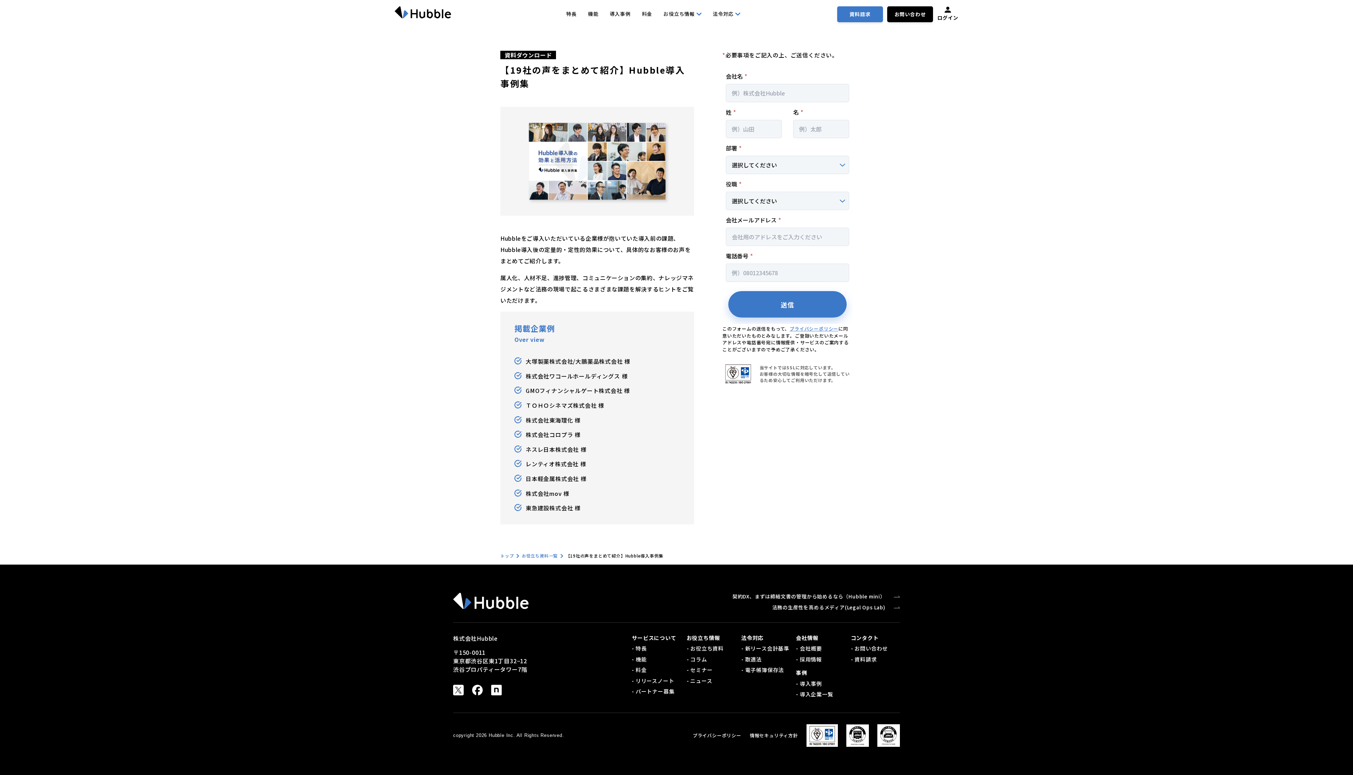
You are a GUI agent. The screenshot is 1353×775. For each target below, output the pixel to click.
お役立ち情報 (679, 13)
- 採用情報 (809, 659)
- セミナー (700, 669)
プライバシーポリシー (814, 328)
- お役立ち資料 (705, 648)
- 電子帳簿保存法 (762, 669)
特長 (571, 13)
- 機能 (639, 659)
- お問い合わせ (869, 648)
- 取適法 (751, 659)
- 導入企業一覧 (814, 694)
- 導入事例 (809, 683)
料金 (647, 13)
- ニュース (699, 680)
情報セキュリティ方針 (774, 735)
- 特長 (639, 648)
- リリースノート (653, 680)
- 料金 (639, 669)
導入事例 (620, 13)
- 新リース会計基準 (765, 648)
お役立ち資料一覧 (540, 556)
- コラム (697, 659)
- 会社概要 (809, 648)
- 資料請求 (864, 659)
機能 (593, 13)
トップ (507, 556)
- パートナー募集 (653, 691)
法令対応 (723, 13)
